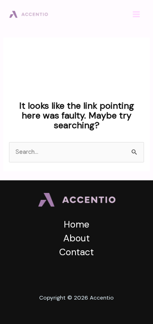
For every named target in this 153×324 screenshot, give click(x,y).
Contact (76, 252)
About (76, 238)
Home (76, 224)
